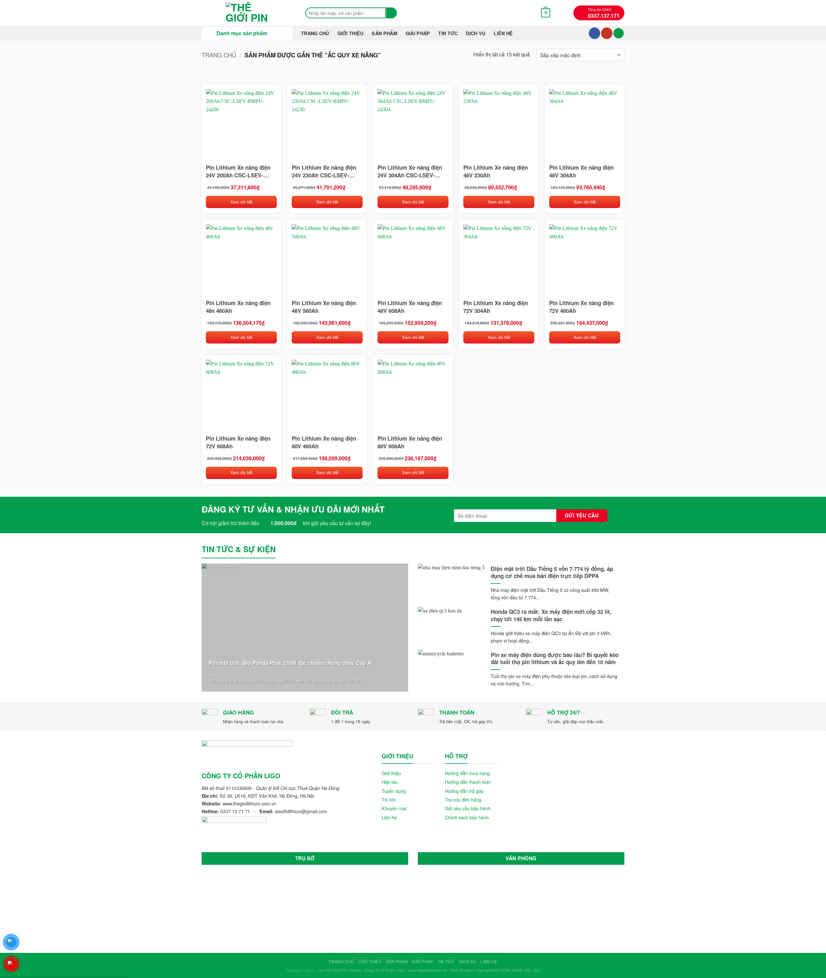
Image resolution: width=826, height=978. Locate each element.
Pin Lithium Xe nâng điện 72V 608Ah (238, 442)
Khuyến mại (394, 808)
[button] (545, 12)
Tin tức (389, 799)
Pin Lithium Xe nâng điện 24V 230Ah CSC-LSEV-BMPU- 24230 (324, 171)
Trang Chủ (315, 33)
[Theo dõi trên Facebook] (594, 33)
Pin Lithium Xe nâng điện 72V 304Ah (495, 306)
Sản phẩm (384, 33)
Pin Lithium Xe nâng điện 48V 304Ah (581, 171)
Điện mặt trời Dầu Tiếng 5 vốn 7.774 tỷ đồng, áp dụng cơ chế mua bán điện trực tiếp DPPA (552, 572)
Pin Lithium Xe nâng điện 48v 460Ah (238, 306)
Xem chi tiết (241, 202)
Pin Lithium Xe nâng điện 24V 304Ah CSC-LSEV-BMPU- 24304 (410, 171)
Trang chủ (219, 55)
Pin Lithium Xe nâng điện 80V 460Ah (324, 442)
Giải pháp (418, 33)
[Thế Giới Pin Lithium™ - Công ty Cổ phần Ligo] (247, 13)
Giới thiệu (350, 33)
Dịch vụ (475, 33)
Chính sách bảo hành (467, 817)
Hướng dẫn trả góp (464, 790)
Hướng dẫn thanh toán (468, 781)
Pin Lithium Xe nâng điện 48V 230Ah (495, 171)
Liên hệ (503, 33)
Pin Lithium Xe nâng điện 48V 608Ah (410, 306)
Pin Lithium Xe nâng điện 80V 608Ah (410, 442)
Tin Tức (448, 33)
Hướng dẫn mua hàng (467, 773)
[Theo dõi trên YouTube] (606, 33)
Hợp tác (390, 781)
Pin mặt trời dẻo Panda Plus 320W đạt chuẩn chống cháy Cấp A (290, 662)
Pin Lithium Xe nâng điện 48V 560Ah (324, 306)
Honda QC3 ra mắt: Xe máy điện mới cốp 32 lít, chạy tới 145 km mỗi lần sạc (551, 615)
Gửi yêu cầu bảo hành (467, 808)
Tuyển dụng (394, 790)
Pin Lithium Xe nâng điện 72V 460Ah (581, 306)
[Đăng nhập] (618, 33)
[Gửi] (391, 12)
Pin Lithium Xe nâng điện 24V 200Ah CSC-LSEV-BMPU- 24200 (238, 171)
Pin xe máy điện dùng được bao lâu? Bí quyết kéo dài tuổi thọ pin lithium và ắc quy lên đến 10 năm (555, 658)
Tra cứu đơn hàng (463, 799)
